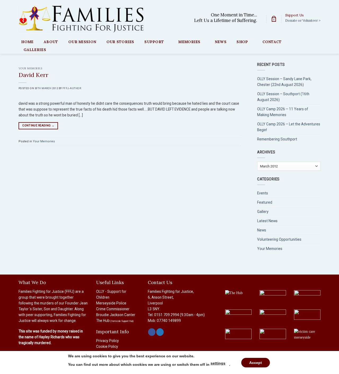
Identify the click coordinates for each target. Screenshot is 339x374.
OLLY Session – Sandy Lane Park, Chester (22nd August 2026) (284, 82)
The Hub (114, 320)
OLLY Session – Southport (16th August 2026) (283, 97)
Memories (189, 41)
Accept (255, 363)
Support (154, 41)
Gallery (263, 211)
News (220, 41)
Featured (264, 202)
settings (218, 363)
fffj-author (72, 88)
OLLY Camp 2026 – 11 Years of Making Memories (282, 112)
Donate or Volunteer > (302, 20)
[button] (273, 19)
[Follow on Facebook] (151, 332)
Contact (272, 41)
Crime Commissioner (113, 309)
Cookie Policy (107, 346)
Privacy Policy (107, 341)
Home (27, 41)
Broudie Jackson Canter (115, 315)
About (51, 41)
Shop (242, 41)
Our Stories (120, 41)
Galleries (35, 49)
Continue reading (38, 125)
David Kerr (33, 75)
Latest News (267, 221)
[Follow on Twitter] (160, 332)
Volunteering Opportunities (279, 239)
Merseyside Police (111, 303)
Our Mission (82, 41)
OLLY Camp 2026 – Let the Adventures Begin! (288, 127)
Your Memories (30, 68)
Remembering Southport (277, 139)
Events (262, 193)
